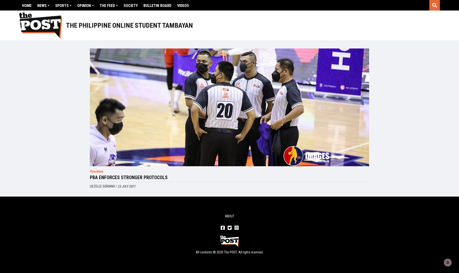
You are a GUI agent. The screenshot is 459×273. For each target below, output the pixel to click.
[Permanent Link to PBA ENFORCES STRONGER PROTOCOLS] (229, 107)
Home (27, 5)
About (229, 216)
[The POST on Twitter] (230, 228)
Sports (62, 5)
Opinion (84, 5)
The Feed (107, 5)
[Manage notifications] (448, 262)
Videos (183, 5)
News (42, 5)
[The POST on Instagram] (237, 228)
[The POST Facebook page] (223, 228)
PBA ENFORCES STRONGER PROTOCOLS (129, 177)
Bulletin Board (157, 5)
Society (131, 5)
